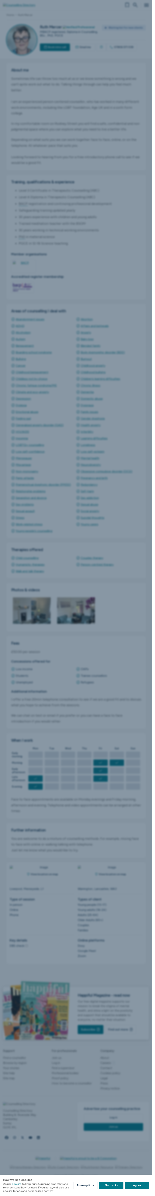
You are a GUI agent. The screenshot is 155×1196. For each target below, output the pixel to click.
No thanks (111, 1185)
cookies (16, 1184)
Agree (137, 1185)
